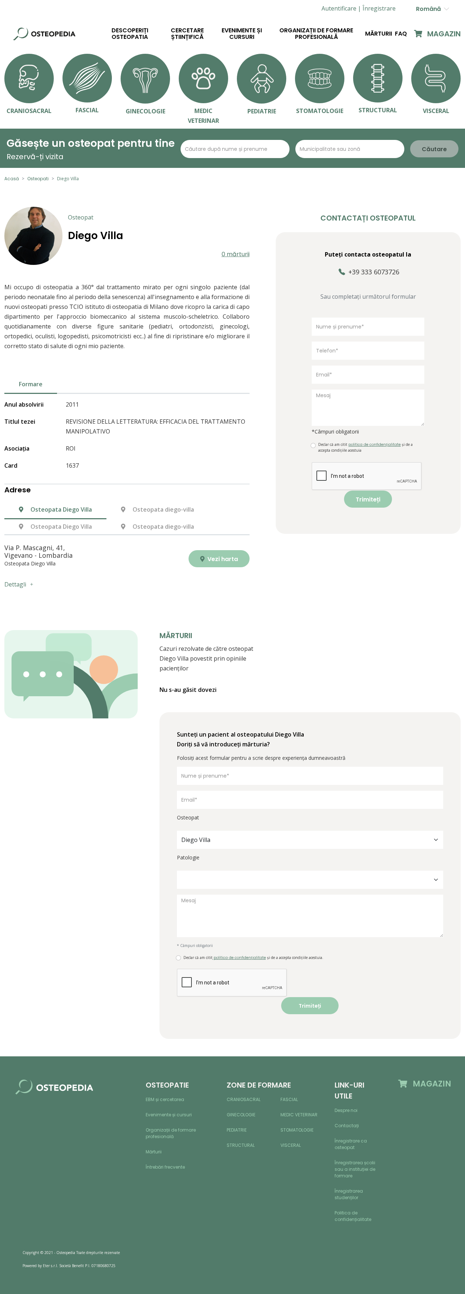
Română (430, 9)
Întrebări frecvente (165, 1167)
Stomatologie (297, 1130)
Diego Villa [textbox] (195, 840)
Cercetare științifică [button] (187, 33)
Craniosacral (243, 1099)
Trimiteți (368, 499)
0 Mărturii (236, 254)
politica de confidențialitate (239, 957)
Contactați (347, 1125)
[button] (379, 8)
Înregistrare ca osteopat (351, 1144)
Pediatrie (237, 1130)
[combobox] (310, 840)
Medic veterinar (299, 1115)
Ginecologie (241, 1115)
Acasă (11, 179)
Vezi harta (222, 559)
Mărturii (378, 34)
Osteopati (38, 179)
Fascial (289, 1099)
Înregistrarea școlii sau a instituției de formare (355, 1169)
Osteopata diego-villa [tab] (162, 509)
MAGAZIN (443, 33)
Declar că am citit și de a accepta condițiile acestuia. (253, 957)
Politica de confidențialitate (353, 1216)
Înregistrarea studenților (349, 1194)
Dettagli (15, 584)
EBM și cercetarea (165, 1099)
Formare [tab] (31, 384)
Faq (401, 34)
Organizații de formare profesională (316, 33)
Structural (241, 1145)
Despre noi (346, 1110)
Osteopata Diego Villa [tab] (60, 509)
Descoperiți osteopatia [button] (130, 33)
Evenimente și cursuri (242, 33)
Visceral (290, 1145)
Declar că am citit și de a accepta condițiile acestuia (365, 447)
